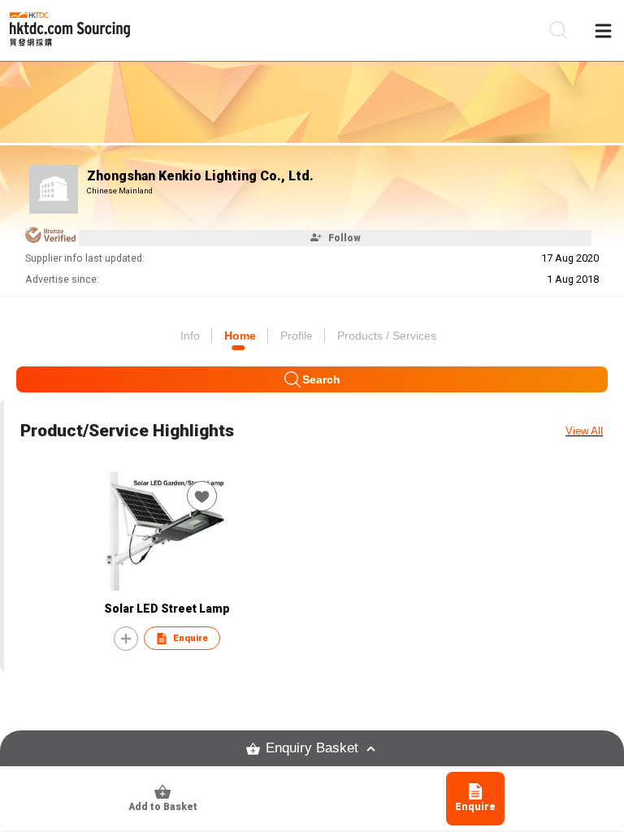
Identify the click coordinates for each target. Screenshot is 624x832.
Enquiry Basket (312, 748)
